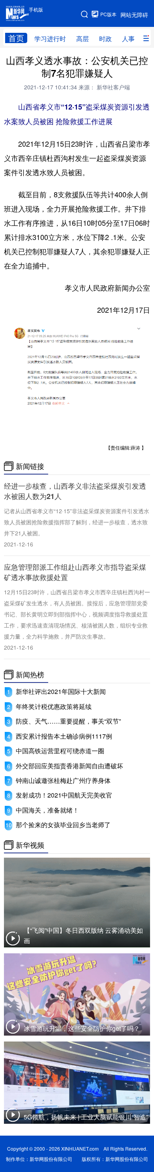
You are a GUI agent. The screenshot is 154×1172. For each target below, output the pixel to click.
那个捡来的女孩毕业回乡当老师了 (63, 824)
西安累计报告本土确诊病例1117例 (64, 736)
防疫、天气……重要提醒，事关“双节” (68, 721)
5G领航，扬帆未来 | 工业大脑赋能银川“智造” (86, 1116)
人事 (128, 38)
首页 (16, 38)
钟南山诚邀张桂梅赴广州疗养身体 (63, 780)
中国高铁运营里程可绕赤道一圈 (60, 750)
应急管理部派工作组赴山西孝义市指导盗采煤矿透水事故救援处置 (75, 572)
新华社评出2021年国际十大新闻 (61, 691)
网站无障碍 (134, 15)
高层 (82, 38)
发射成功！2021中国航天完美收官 (64, 795)
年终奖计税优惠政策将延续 (54, 706)
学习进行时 (50, 38)
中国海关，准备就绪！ (47, 810)
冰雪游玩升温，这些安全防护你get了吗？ (82, 1028)
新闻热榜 (30, 674)
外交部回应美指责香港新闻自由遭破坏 (69, 765)
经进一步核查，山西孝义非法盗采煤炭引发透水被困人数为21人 (75, 491)
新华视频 (30, 845)
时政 (105, 38)
